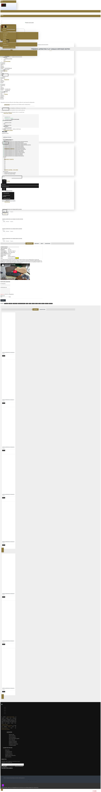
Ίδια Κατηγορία (42, 309)
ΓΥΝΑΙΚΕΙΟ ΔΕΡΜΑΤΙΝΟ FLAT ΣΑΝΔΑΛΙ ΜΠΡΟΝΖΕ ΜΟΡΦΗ (37, 44)
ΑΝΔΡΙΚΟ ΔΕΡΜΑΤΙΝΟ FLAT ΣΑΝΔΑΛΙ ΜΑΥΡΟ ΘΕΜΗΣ (8, 541)
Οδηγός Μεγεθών (6, 193)
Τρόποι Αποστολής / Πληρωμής (6, 196)
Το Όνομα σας (2, 283)
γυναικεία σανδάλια (4, 724)
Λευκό (36, 303)
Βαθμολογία (2, 295)
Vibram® (17, 258)
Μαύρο (33, 303)
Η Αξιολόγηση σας (3, 287)
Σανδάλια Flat (15, 303)
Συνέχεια (2, 300)
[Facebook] (5, 708)
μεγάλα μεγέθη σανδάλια (5, 729)
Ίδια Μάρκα (36, 309)
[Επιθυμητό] (3, 189)
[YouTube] (5, 713)
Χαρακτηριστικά (29, 243)
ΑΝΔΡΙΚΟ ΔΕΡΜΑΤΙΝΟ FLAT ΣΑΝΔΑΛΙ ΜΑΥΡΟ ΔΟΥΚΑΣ (12, 209)
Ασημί (39, 303)
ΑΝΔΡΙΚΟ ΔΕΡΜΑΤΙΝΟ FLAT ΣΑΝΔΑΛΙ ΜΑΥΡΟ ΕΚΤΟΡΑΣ (12, 238)
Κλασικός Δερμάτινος (21, 303)
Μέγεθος (4, 156)
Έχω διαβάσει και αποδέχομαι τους (13, 766)
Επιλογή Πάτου (5, 171)
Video (42, 243)
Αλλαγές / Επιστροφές (6, 198)
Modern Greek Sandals (15, 119)
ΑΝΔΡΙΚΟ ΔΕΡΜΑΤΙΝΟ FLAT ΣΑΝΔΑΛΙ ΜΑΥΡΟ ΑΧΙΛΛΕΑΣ (12, 228)
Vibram (9, 726)
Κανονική (50, 303)
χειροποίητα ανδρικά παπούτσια (6, 725)
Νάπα (30, 303)
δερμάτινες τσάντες (4, 727)
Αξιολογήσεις (47, 243)
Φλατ (27, 303)
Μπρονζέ (46, 303)
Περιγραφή (37, 243)
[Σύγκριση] (5, 189)
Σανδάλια (10, 303)
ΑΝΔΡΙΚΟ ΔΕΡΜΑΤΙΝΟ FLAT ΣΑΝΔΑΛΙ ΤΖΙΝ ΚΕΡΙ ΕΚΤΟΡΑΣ (8, 399)
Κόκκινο (43, 303)
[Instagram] (5, 710)
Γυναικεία (6, 303)
